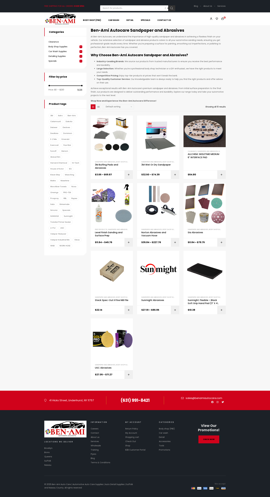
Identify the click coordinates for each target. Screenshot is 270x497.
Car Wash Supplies (58, 51)
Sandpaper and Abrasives (105, 162)
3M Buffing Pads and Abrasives (106, 166)
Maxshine (65, 180)
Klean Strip (55, 174)
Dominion (67, 133)
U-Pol (52, 228)
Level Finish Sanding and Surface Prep (108, 234)
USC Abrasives (103, 367)
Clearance (192, 151)
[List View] (98, 106)
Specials (53, 61)
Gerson (64, 151)
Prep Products (101, 229)
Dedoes (66, 127)
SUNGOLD (54, 216)
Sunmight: (68, 216)
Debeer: (54, 127)
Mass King (69, 174)
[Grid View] (93, 106)
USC (62, 228)
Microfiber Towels (58, 186)
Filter (79, 90)
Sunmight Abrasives (152, 300)
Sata (52, 204)
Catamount (55, 121)
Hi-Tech (75, 163)
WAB (52, 245)
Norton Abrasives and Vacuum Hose (153, 234)
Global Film (55, 157)
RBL (65, 198)
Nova (73, 186)
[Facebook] (212, 402)
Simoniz (54, 210)
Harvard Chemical (58, 163)
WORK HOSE (64, 245)
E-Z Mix (53, 139)
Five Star (67, 145)
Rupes (74, 198)
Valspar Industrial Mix (59, 239)
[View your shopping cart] (222, 19)
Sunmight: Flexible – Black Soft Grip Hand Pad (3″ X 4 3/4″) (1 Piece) (203, 302)
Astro (60, 115)
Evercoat (54, 145)
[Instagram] (217, 402)
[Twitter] (222, 402)
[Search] (171, 8)
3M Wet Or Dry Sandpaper (156, 164)
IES (70, 168)
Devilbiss (54, 133)
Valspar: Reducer (58, 234)
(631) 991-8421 (135, 400)
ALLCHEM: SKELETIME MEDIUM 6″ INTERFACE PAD (203, 156)
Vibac (77, 239)
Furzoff (53, 151)
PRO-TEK (67, 192)
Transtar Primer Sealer (60, 222)
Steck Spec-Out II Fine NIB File (111, 300)
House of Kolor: (57, 168)
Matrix (53, 180)
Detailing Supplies (57, 56)
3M (51, 115)
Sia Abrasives (195, 232)
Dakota (69, 121)
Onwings (54, 192)
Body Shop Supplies (124, 162)
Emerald (65, 139)
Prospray (54, 198)
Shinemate (64, 204)
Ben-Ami (72, 115)
